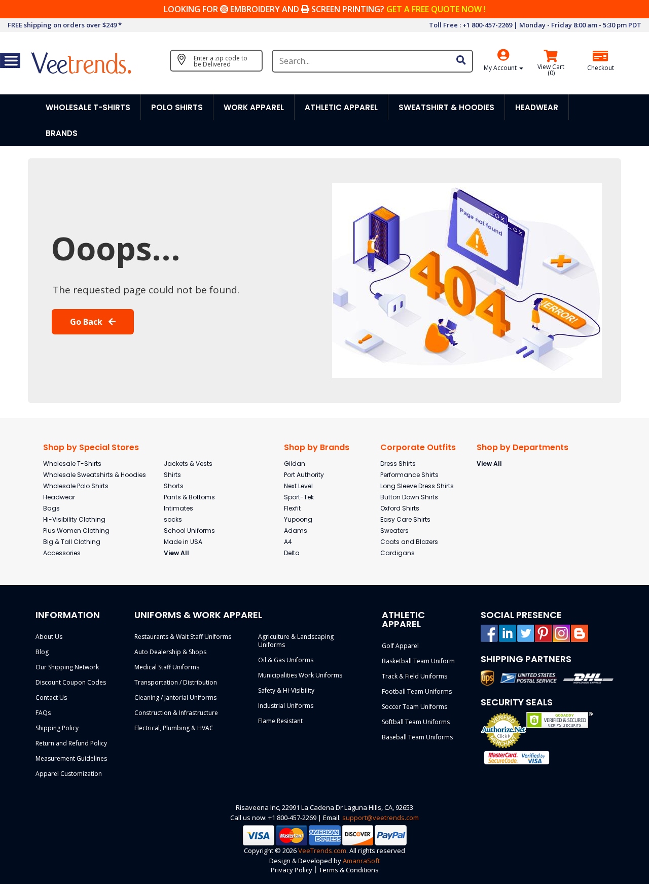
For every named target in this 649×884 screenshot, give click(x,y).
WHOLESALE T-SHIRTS (88, 107)
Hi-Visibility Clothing (74, 519)
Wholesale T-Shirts (72, 463)
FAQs (43, 712)
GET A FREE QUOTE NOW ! (436, 9)
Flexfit (292, 508)
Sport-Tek (299, 497)
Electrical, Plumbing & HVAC (173, 728)
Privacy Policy (291, 869)
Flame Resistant (280, 721)
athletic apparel (341, 107)
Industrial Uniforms (285, 705)
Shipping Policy (57, 728)
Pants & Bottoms (189, 497)
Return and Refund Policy (71, 743)
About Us (48, 636)
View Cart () (550, 70)
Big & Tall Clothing (71, 541)
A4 (288, 541)
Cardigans (397, 553)
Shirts (172, 474)
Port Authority (304, 474)
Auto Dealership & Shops (170, 652)
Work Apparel (254, 107)
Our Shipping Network (67, 667)
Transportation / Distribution (175, 682)
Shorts (174, 486)
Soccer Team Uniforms (414, 706)
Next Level (298, 486)
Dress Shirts (398, 463)
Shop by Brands (316, 447)
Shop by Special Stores (91, 447)
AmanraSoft (361, 860)
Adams (295, 530)
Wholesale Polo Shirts (76, 486)
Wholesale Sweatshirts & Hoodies (94, 474)
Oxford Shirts (399, 508)
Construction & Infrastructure (176, 712)
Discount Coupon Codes (70, 682)
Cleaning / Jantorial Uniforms (175, 697)
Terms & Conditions (349, 869)
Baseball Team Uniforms (417, 737)
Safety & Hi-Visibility (286, 690)
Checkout (600, 68)
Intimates (178, 508)
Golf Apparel (400, 645)
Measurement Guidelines (71, 758)
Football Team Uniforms (417, 691)
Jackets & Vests (188, 463)
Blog (42, 652)
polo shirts (177, 107)
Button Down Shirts (409, 497)
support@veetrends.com (380, 817)
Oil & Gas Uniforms (285, 660)
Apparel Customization (68, 773)
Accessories (62, 553)
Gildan (294, 463)
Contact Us (51, 697)
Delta (292, 553)
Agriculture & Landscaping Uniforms (296, 640)
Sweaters (394, 530)
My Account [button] (501, 67)
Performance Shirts (409, 474)
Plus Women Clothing (76, 530)
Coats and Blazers (409, 541)
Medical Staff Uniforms (166, 667)
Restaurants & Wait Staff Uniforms (182, 636)
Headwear (59, 497)
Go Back (87, 321)
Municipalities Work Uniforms (300, 675)
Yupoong (298, 519)
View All (176, 553)
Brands (62, 133)
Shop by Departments (522, 447)
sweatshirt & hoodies (446, 107)
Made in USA (183, 541)
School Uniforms (189, 530)
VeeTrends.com (322, 850)
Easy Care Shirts (405, 519)
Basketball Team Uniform (418, 661)
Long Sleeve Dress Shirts (417, 486)
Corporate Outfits (418, 447)
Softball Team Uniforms (416, 722)
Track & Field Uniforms (414, 676)
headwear (536, 107)
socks (173, 519)
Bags (51, 508)
